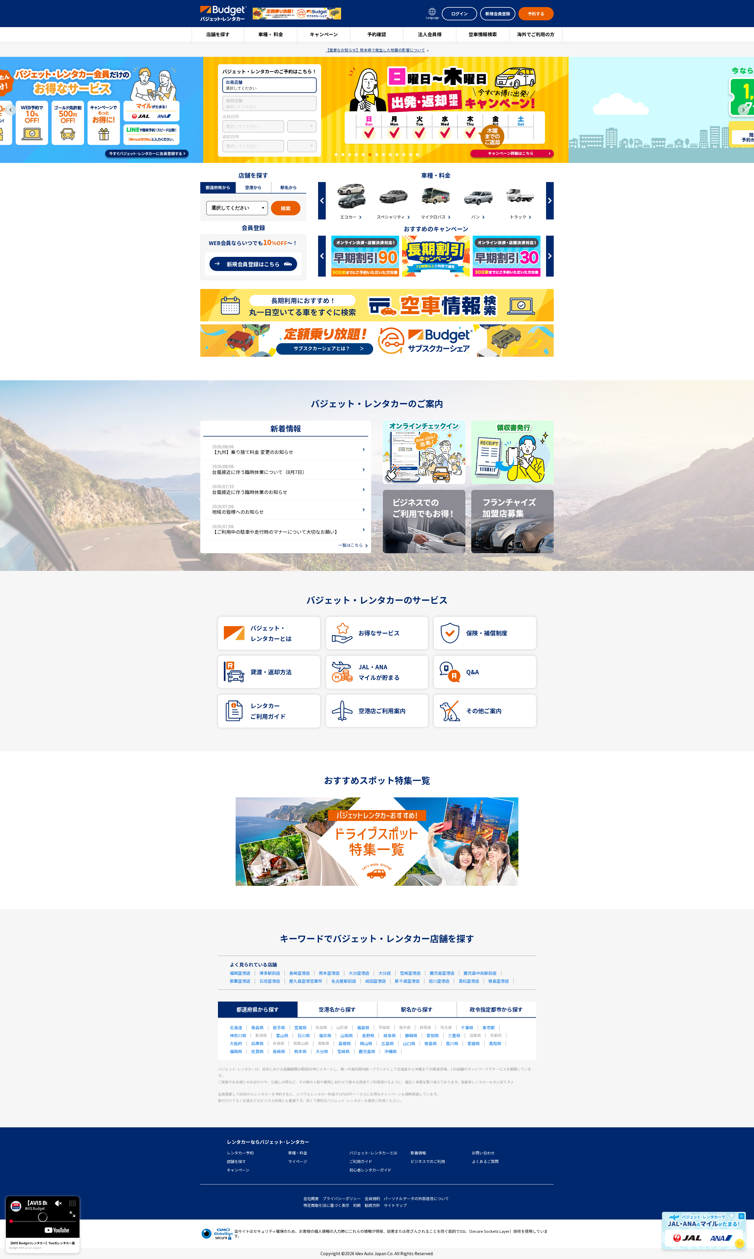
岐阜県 (389, 1035)
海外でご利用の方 (536, 34)
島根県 (344, 1043)
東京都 (488, 1027)
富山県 (282, 1035)
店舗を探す (218, 34)
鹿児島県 (367, 1051)
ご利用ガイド (360, 1161)
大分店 (384, 973)
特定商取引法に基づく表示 (326, 1205)
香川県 (452, 1043)
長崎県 (279, 1051)
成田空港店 (375, 981)
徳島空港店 (498, 981)
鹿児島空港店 (442, 973)
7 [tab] (376, 154)
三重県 (454, 1035)
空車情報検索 (483, 34)
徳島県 (430, 1043)
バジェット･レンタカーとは (373, 1153)
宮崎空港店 (410, 973)
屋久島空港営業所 (305, 981)
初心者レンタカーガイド (370, 1170)
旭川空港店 (439, 981)
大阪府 (236, 1043)
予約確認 (376, 34)
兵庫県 (257, 1043)
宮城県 (300, 1027)
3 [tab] (349, 154)
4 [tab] (356, 154)
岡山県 (366, 1043)
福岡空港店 (240, 973)
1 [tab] (336, 154)
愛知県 (432, 1035)
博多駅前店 (269, 973)
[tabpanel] (377, 110)
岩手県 (279, 1027)
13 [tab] (417, 154)
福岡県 (236, 1051)
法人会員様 (430, 34)
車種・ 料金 (270, 34)
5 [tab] (363, 154)
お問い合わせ (483, 1153)
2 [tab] (342, 154)
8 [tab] (383, 154)
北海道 (236, 1027)
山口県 (409, 1043)
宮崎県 (343, 1051)
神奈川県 (238, 1035)
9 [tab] (390, 154)
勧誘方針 (372, 1205)
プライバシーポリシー (342, 1198)
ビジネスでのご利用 (428, 1161)
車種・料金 (297, 1153)
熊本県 (300, 1051)
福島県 (363, 1027)
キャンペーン (324, 34)
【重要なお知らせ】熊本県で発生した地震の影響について (375, 50)
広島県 (387, 1043)
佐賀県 (257, 1051)
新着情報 (418, 1153)
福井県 (325, 1035)
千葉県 (467, 1027)
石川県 (303, 1035)
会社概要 (311, 1198)
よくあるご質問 (485, 1161)
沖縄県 (390, 1051)
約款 (357, 1205)
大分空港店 (359, 973)
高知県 (495, 1043)
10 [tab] (397, 154)
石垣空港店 (269, 981)
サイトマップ (395, 1205)
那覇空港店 (240, 981)
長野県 (368, 1035)
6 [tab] (369, 154)
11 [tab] (403, 154)
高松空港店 (469, 981)
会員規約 (372, 1198)
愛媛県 (473, 1043)
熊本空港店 (329, 973)
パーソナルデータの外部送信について (416, 1198)
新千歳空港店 (407, 981)
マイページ (297, 1161)
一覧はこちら (350, 545)
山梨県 (346, 1035)
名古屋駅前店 (343, 981)
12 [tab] (410, 154)
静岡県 (411, 1035)
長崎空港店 (299, 973)
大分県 (322, 1051)
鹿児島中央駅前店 (480, 973)
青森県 (257, 1027)
